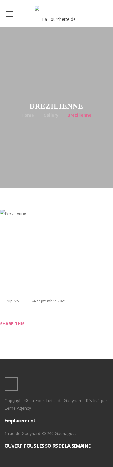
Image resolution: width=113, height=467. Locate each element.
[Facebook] (11, 384)
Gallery (50, 115)
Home (27, 115)
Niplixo (13, 301)
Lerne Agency (18, 408)
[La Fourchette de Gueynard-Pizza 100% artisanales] (56, 13)
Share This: (13, 324)
